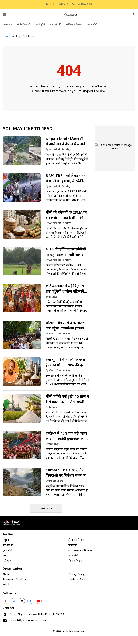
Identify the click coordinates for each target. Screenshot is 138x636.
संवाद (5, 556)
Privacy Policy (76, 574)
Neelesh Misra (76, 579)
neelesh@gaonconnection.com (28, 620)
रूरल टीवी (92, 25)
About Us (8, 574)
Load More (46, 508)
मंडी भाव (7, 561)
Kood (6, 584)
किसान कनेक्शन (76, 540)
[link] (46, 152)
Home (6, 36)
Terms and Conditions (15, 579)
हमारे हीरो (40, 25)
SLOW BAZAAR (82, 4)
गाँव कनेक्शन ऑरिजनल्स (80, 550)
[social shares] (5, 601)
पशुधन (6, 540)
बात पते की (55, 25)
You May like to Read (27, 129)
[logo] (70, 15)
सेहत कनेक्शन (75, 561)
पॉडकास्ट (72, 545)
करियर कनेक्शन (74, 25)
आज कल (7, 25)
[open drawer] (5, 14)
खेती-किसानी (24, 25)
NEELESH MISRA (57, 4)
